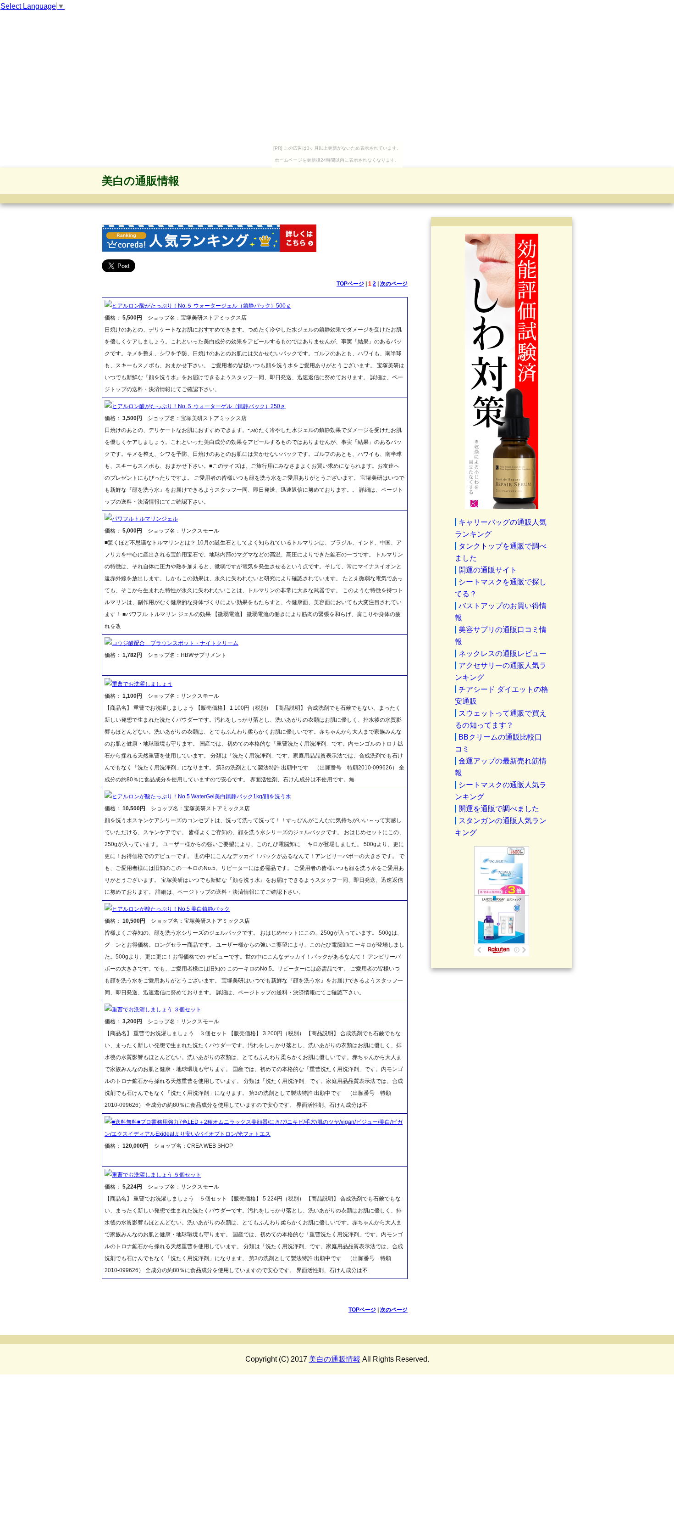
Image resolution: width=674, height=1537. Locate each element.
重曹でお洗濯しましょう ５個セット (156, 1175)
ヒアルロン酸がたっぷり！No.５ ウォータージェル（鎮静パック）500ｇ (201, 306)
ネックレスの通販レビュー (503, 653)
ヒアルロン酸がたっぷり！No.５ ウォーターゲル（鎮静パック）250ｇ (199, 406)
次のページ (394, 283)
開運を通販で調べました (499, 809)
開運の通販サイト (488, 570)
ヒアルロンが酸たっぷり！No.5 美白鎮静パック (171, 909)
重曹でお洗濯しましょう (142, 684)
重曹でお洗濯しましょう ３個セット (156, 1009)
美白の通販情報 (140, 180)
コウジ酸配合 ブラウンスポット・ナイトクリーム (175, 643)
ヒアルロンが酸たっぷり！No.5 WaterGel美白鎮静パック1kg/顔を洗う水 (201, 796)
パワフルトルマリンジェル (145, 519)
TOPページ (350, 283)
